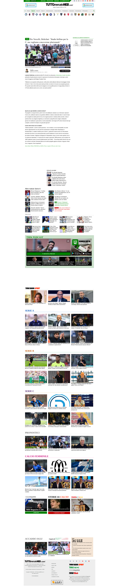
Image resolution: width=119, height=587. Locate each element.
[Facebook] (74, 1)
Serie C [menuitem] (43, 10)
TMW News (56, 0)
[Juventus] (54, 14)
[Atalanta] (26, 14)
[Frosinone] (43, 14)
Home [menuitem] (28, 10)
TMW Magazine (50, 0)
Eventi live (33, 0)
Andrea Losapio (34, 70)
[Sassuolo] (82, 14)
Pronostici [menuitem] (85, 10)
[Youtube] (83, 1)
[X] (77, 1)
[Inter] (50, 14)
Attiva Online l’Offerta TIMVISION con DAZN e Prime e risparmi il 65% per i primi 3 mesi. (43, 146)
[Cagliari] (33, 14)
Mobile (53, 567)
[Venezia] (92, 14)
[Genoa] (47, 14)
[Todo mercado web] (90, 1)
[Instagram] (81, 1)
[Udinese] (89, 14)
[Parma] (75, 14)
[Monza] (68, 14)
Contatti (53, 571)
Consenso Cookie (55, 576)
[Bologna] (29, 14)
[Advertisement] (83, 91)
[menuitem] (25, 11)
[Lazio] (57, 14)
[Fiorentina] (40, 14)
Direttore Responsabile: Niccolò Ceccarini (35, 566)
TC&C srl (30, 564)
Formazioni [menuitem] (65, 10)
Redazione (54, 563)
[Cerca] (94, 11)
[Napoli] (71, 14)
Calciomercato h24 (64, 0)
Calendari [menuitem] (71, 10)
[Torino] (85, 14)
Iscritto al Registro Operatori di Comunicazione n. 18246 (35, 569)
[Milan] (64, 14)
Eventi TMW (54, 565)
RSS (52, 569)
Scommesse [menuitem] (78, 10)
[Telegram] (85, 1)
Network (28, 0)
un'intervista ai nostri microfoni (62, 75)
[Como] (36, 14)
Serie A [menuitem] (33, 10)
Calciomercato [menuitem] (49, 10)
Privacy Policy (55, 574)
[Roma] (78, 14)
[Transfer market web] (92, 1)
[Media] (87, 1)
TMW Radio (43, 0)
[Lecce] (61, 14)
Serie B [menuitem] (38, 10)
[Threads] (79, 1)
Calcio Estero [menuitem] (58, 10)
